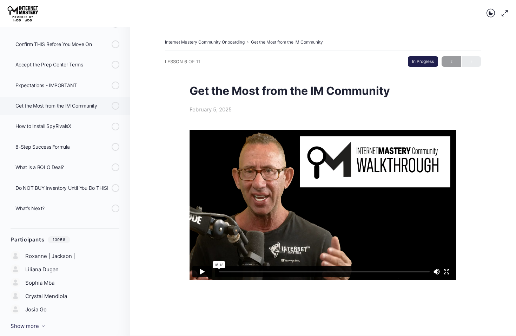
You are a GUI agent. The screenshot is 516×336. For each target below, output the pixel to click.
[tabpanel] (323, 205)
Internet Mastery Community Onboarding (205, 42)
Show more (25, 326)
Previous (451, 61)
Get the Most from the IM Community (287, 42)
